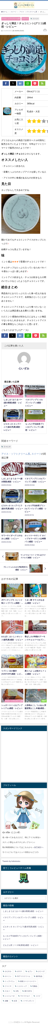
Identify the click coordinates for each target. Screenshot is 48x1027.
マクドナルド (25, 996)
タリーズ (41, 971)
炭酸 (6, 1001)
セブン (30, 971)
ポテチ (19, 971)
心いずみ (24, 368)
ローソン (8, 976)
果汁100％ (28, 991)
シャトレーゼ (10, 996)
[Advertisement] (24, 756)
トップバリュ (10, 981)
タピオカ (8, 971)
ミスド (38, 996)
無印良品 (39, 976)
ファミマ (36, 18)
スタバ (7, 991)
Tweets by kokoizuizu (11, 861)
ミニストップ (22, 986)
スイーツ (25, 18)
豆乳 (17, 991)
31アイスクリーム (23, 976)
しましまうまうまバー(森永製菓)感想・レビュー (23, 911)
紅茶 (15, 1001)
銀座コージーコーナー (28, 981)
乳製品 (34, 986)
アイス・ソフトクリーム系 (11, 18)
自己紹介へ (38, 847)
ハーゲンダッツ (28, 1001)
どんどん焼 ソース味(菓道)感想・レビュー (20, 945)
